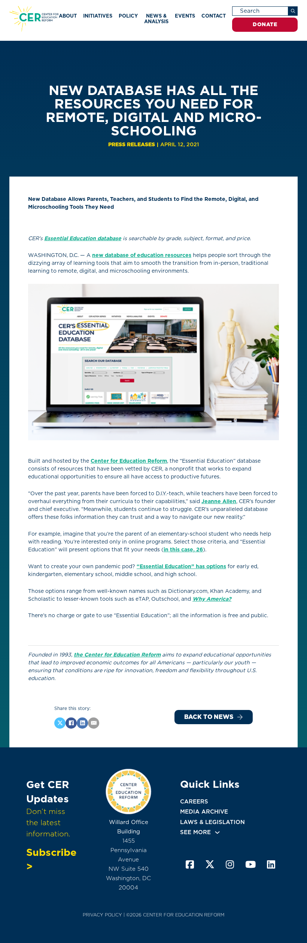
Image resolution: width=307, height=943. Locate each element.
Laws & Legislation (212, 822)
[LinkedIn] (82, 723)
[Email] (93, 723)
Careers (194, 801)
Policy (128, 16)
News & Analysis (156, 18)
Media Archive (204, 811)
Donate (265, 24)
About (68, 16)
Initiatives (97, 16)
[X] (60, 723)
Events (185, 16)
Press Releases (131, 144)
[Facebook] (71, 723)
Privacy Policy (102, 915)
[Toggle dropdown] (217, 832)
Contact (213, 16)
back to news (208, 716)
